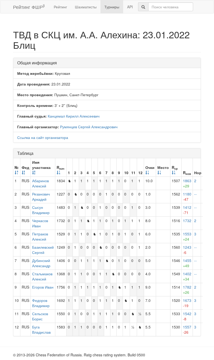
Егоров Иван (43, 287)
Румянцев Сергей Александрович (88, 126)
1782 (187, 289)
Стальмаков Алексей (42, 276)
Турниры (111, 6)
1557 (187, 329)
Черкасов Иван (40, 223)
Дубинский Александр (41, 263)
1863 (187, 183)
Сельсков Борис (40, 316)
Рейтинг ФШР (29, 6)
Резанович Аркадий (41, 196)
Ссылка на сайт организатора (42, 137)
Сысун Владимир (41, 210)
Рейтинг (60, 6)
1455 (187, 263)
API (130, 6)
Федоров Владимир (41, 303)
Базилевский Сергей (43, 250)
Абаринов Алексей (40, 183)
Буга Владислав (41, 329)
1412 (187, 210)
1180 (187, 196)
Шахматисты (86, 6)
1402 (187, 276)
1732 (187, 220)
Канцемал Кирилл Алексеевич (73, 116)
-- (195, 194)
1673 (187, 303)
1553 (187, 236)
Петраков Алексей (40, 236)
